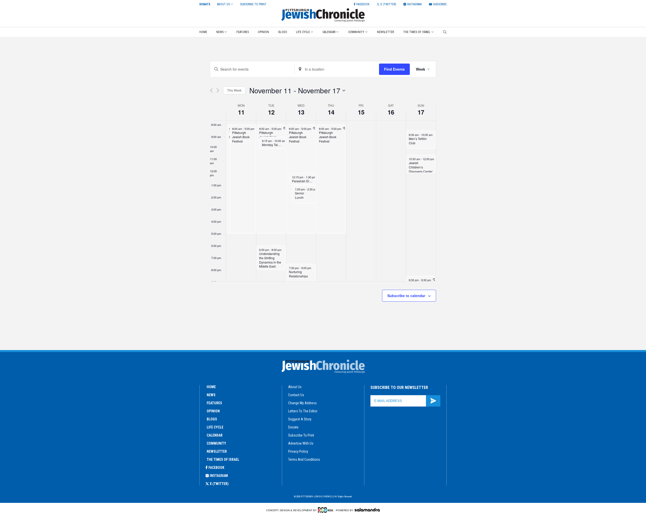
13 (301, 112)
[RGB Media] (326, 510)
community (216, 443)
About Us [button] (223, 4)
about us (295, 387)
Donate (204, 4)
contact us (296, 395)
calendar (215, 435)
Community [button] (356, 32)
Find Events (394, 69)
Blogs (282, 32)
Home (203, 32)
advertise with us (300, 443)
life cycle (215, 427)
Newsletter (385, 32)
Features (242, 32)
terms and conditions (304, 459)
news (211, 395)
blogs (212, 419)
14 (331, 112)
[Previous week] (211, 90)
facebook (216, 468)
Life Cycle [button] (303, 32)
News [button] (220, 32)
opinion (213, 411)
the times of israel (223, 459)
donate (293, 427)
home (211, 387)
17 (421, 112)
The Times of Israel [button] (416, 32)
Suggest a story (299, 419)
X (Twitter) (219, 484)
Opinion (263, 32)
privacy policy (298, 451)
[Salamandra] (367, 509)
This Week (234, 90)
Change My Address (302, 403)
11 (241, 112)
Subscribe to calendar (406, 295)
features (214, 403)
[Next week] (218, 90)
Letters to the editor (302, 411)
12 (271, 112)
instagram (219, 476)
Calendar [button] (328, 32)
